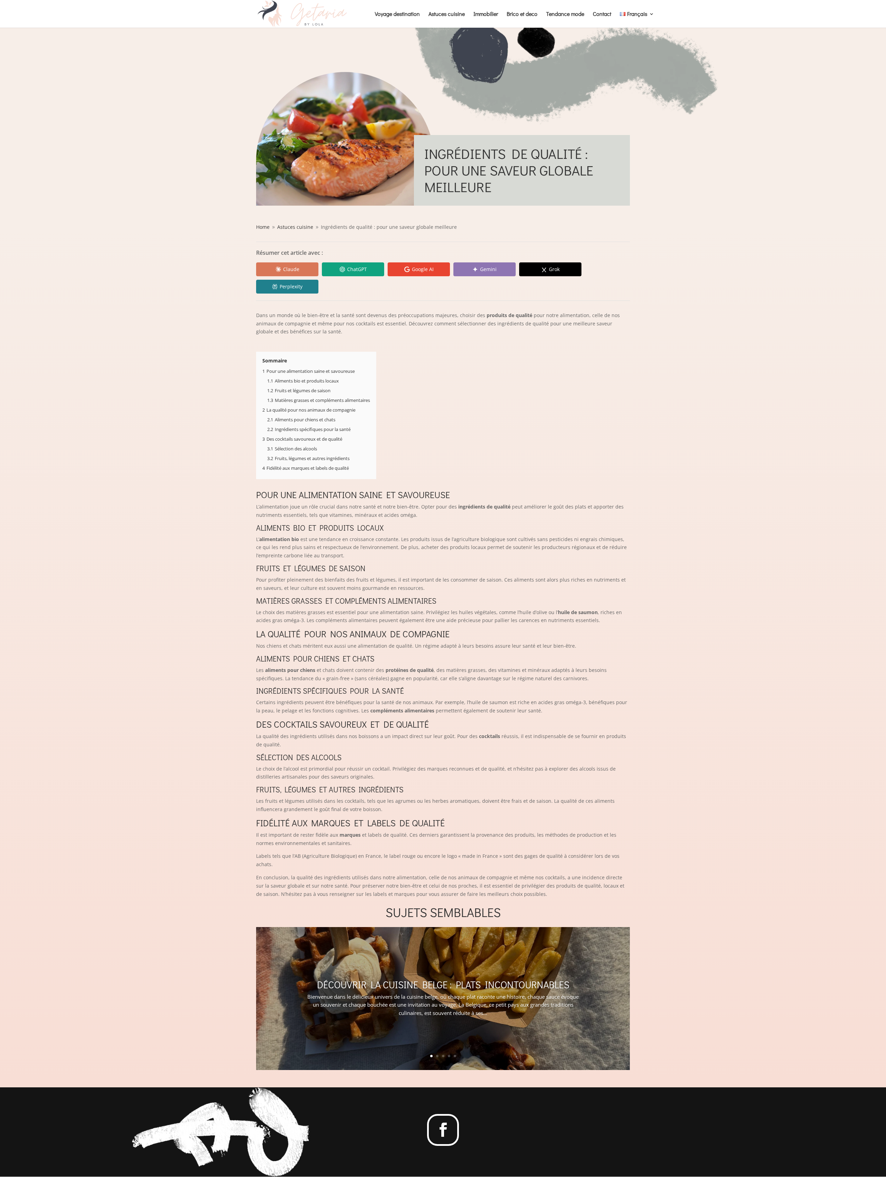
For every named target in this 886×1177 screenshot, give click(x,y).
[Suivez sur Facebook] (443, 1130)
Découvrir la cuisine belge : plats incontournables (443, 984)
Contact (602, 14)
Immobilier (485, 14)
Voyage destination (397, 14)
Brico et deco (522, 14)
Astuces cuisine (446, 14)
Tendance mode (565, 14)
